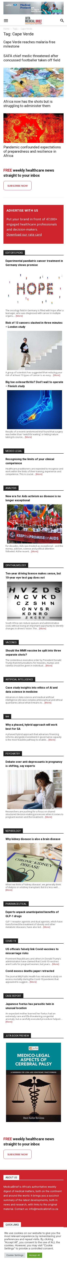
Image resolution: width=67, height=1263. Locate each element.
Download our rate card (24, 234)
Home (6, 28)
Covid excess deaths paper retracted (29, 971)
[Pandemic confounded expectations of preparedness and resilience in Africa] (33, 128)
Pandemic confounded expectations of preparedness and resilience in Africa (32, 151)
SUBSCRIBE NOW (17, 185)
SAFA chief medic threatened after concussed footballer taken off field (31, 58)
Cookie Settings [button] (14, 1255)
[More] (19, 315)
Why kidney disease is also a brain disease (32, 839)
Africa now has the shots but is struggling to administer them (28, 103)
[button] (5, 20)
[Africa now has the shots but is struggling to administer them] (33, 82)
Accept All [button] (34, 1255)
